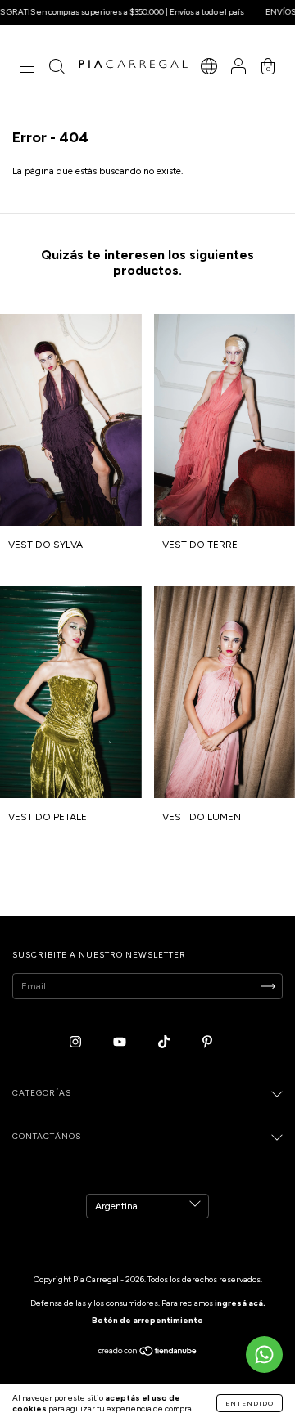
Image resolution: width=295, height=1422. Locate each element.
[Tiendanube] (148, 1353)
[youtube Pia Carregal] (121, 1041)
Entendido (249, 1403)
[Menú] (27, 69)
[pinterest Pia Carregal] (207, 1041)
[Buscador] (56, 69)
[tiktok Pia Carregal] (165, 1041)
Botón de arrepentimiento (147, 1320)
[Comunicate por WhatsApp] (264, 1354)
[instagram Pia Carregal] (77, 1041)
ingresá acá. (240, 1303)
